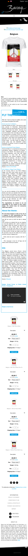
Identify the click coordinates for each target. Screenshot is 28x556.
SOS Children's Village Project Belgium (11, 169)
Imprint (14, 508)
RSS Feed (15, 513)
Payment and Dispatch (13, 506)
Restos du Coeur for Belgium (9, 124)
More (19, 540)
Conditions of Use (13, 500)
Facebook (15, 517)
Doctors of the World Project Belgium (11, 147)
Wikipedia (8, 279)
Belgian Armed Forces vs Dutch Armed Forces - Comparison (14, 285)
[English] (11, 1)
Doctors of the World (11, 166)
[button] (11, 482)
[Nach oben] (26, 546)
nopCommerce (17, 552)
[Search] (21, 20)
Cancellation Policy (14, 503)
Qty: (10, 345)
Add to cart (14, 352)
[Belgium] (10, 78)
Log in (26, 1)
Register (22, 1)
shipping (16, 335)
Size (9, 338)
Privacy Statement (13, 497)
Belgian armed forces (7, 307)
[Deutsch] (9, 1)
